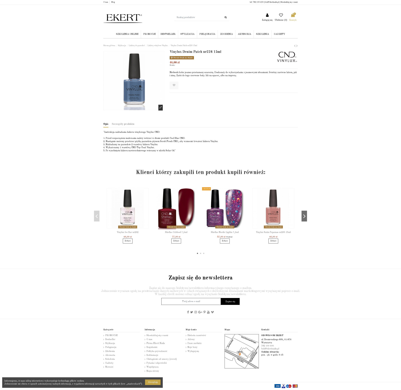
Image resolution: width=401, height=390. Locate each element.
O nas (105, 2)
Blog (113, 2)
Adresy (191, 339)
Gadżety (109, 363)
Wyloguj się (193, 351)
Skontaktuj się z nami (289, 2)
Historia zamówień (196, 335)
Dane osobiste (194, 343)
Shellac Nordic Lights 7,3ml (225, 232)
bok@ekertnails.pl (272, 2)
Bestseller (110, 339)
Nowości (109, 367)
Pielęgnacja (110, 347)
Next (304, 216)
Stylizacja (110, 343)
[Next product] (297, 46)
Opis (105, 124)
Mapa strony (152, 371)
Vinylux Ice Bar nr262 (127, 232)
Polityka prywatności (156, 351)
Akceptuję (153, 382)
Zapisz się (230, 301)
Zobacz (128, 241)
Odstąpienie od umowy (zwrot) (161, 359)
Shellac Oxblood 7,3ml (176, 232)
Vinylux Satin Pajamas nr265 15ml (273, 232)
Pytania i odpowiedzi (156, 363)
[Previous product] (295, 46)
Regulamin (151, 347)
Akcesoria (110, 355)
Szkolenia (110, 359)
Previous (96, 216)
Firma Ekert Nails (155, 343)
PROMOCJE (111, 335)
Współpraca (152, 367)
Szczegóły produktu (123, 124)
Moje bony (192, 347)
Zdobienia (110, 351)
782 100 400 (258, 2)
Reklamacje (152, 355)
